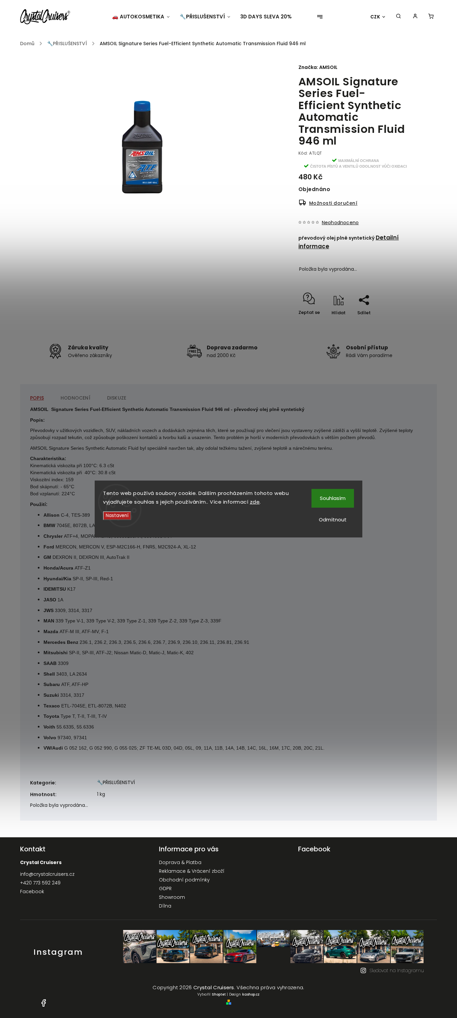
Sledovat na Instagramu (396, 970)
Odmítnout (333, 519)
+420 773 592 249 (40, 882)
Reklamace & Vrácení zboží (191, 871)
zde (255, 501)
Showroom (172, 897)
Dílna (165, 906)
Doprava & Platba (180, 862)
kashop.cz (251, 994)
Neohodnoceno (340, 222)
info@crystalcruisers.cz (47, 874)
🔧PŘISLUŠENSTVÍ (116, 782)
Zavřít (390, 324)
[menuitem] (143, 16)
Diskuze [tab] (116, 398)
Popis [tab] (37, 398)
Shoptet (219, 994)
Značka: (318, 67)
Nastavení (117, 515)
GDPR (165, 888)
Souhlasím (333, 498)
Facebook (32, 891)
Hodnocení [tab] (75, 398)
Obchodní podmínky (184, 879)
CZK (375, 17)
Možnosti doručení (333, 203)
